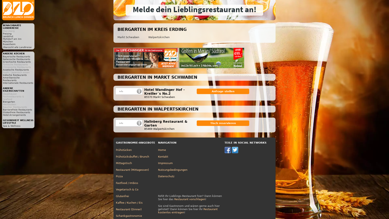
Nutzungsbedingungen (172, 169)
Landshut (8, 36)
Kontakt (163, 156)
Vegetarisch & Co (127, 189)
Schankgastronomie (129, 215)
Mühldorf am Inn (12, 39)
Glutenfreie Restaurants (16, 112)
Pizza (119, 176)
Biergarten (9, 102)
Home (162, 149)
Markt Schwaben (128, 37)
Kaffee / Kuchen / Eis (129, 202)
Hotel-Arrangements (14, 115)
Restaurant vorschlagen (189, 199)
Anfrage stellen (223, 91)
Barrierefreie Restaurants (17, 109)
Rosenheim (9, 44)
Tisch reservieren (223, 123)
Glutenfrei (122, 196)
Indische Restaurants (15, 75)
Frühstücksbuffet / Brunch (132, 156)
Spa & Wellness (11, 126)
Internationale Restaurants (18, 83)
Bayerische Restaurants (16, 56)
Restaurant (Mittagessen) (132, 169)
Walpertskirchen (159, 37)
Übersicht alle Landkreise (17, 47)
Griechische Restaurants (17, 62)
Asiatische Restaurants (16, 70)
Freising (7, 33)
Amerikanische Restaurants (11, 79)
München (8, 41)
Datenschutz (166, 176)
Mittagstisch (124, 163)
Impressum (165, 163)
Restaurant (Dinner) (129, 209)
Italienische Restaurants (16, 59)
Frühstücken (124, 149)
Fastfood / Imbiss (127, 183)
